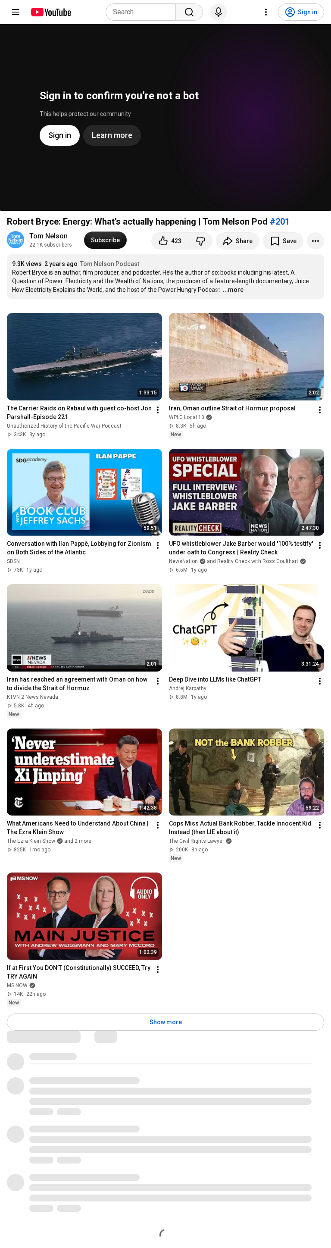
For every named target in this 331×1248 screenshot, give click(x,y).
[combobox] (143, 12)
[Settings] (266, 12)
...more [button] (233, 289)
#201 (280, 221)
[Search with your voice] (218, 12)
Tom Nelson (48, 236)
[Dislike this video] (200, 241)
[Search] (189, 12)
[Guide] (15, 12)
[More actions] (315, 241)
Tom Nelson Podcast (109, 263)
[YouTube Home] (50, 12)
